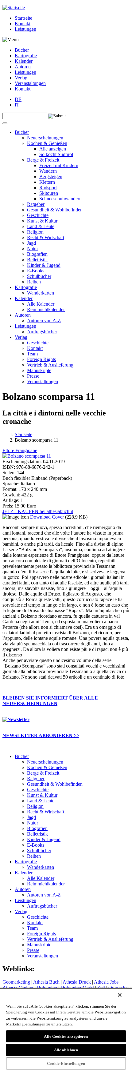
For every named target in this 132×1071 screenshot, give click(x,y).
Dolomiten (47, 987)
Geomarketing (16, 982)
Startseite (23, 18)
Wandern (48, 171)
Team (32, 353)
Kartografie (26, 55)
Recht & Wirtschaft (45, 237)
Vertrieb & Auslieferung (50, 364)
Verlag (21, 77)
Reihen (34, 281)
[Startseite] (13, 7)
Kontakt (22, 23)
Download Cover (47, 516)
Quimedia (117, 987)
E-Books (35, 270)
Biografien (37, 254)
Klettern (47, 182)
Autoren (23, 66)
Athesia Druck (77, 982)
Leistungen (25, 29)
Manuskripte (39, 370)
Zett (101, 987)
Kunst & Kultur (42, 220)
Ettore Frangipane (19, 450)
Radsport (48, 187)
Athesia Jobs (106, 982)
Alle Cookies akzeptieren (66, 1036)
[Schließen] (120, 995)
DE (18, 99)
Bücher (22, 50)
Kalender (24, 61)
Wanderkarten (40, 292)
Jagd (31, 243)
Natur (32, 248)
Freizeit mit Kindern (58, 165)
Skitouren (48, 193)
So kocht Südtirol (56, 154)
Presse (33, 376)
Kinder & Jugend (43, 265)
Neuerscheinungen (45, 137)
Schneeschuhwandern (60, 198)
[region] (66, 1029)
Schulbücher (39, 276)
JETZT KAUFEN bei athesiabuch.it (37, 511)
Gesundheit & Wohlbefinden (55, 209)
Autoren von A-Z (44, 320)
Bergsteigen (50, 176)
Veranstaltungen (30, 83)
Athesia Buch (46, 982)
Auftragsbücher (42, 331)
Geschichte (38, 215)
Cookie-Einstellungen (66, 1063)
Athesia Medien (17, 987)
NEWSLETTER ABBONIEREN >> (40, 735)
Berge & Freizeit (43, 159)
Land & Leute (40, 226)
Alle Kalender (40, 304)
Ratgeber (36, 204)
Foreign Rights (41, 359)
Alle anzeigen (52, 148)
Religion (35, 232)
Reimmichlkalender (46, 309)
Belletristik (37, 259)
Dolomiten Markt (77, 987)
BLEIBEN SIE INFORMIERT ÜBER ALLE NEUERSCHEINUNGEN (50, 700)
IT (17, 104)
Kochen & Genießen (47, 143)
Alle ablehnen (66, 1050)
